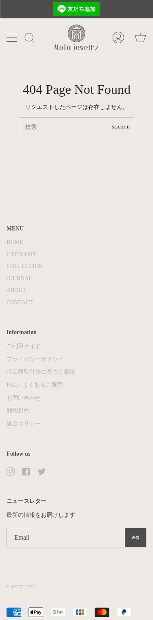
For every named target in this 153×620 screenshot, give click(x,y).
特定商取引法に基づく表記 (41, 372)
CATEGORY (21, 254)
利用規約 (18, 410)
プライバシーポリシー (35, 359)
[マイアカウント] (118, 37)
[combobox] (76, 127)
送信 (135, 538)
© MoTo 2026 (21, 587)
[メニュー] (13, 37)
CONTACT (20, 302)
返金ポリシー (24, 424)
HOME (15, 242)
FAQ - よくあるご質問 (35, 385)
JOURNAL (19, 278)
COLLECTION (25, 266)
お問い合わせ (24, 398)
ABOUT (16, 290)
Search (121, 127)
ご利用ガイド (24, 346)
